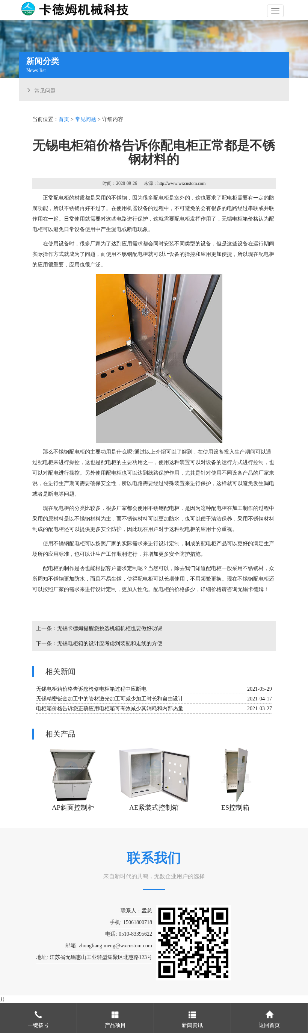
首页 (64, 119)
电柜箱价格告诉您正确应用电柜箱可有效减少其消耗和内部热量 (109, 708)
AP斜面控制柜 (73, 807)
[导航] (275, 11)
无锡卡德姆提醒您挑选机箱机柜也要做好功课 (109, 628)
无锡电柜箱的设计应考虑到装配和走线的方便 (109, 643)
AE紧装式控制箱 (154, 807)
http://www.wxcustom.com (181, 183)
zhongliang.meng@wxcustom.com (115, 945)
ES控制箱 (235, 807)
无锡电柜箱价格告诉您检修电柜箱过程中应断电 (91, 689)
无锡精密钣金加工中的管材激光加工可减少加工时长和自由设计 (109, 699)
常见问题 (45, 90)
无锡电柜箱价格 (240, 219)
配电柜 (61, 198)
